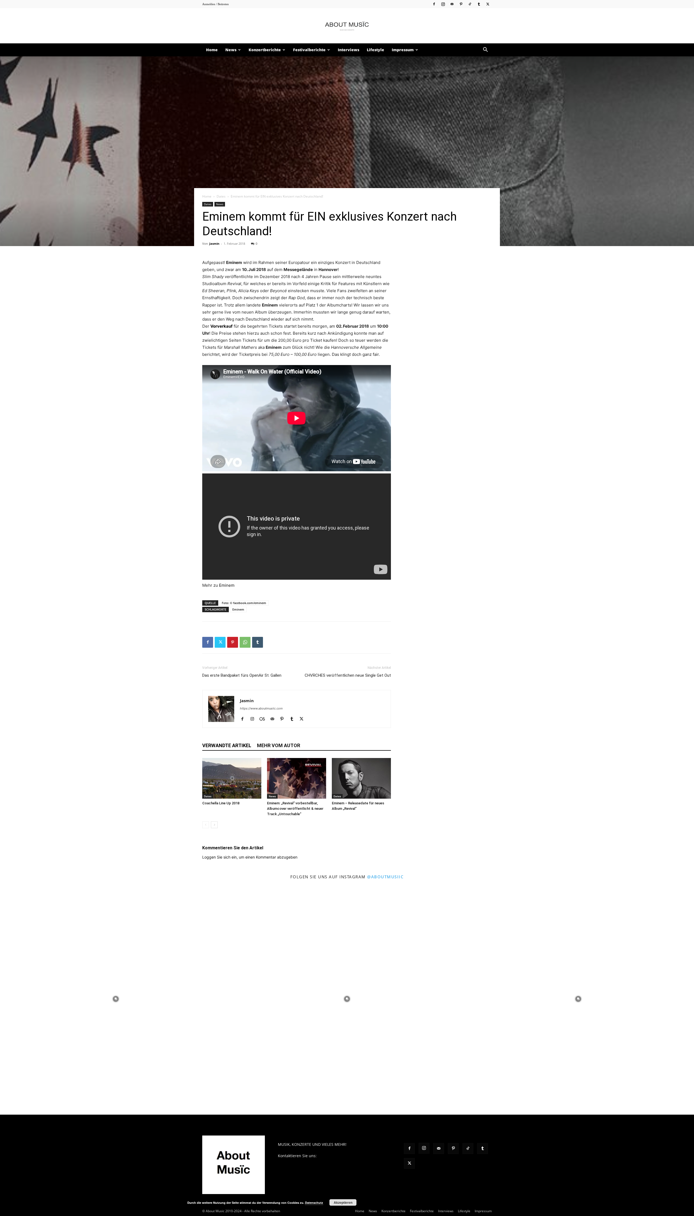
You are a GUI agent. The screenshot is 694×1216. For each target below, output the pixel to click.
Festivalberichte (309, 49)
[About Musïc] (347, 26)
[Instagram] (443, 4)
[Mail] (452, 4)
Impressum (403, 49)
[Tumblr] (479, 4)
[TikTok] (470, 4)
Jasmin (214, 243)
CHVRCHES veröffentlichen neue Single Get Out (348, 675)
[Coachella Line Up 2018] (231, 778)
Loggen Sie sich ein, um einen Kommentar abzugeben (249, 857)
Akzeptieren (343, 1202)
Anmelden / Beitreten (215, 4)
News (230, 49)
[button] (485, 50)
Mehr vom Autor (278, 745)
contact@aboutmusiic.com (342, 1155)
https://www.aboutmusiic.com (261, 708)
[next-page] (214, 824)
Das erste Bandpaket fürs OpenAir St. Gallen (241, 675)
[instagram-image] (115, 999)
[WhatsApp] (245, 642)
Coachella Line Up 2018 (220, 803)
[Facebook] (434, 4)
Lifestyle (375, 49)
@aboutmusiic (385, 876)
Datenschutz (314, 1203)
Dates (221, 196)
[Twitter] (488, 4)
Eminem (226, 585)
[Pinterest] (461, 4)
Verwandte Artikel (226, 745)
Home (212, 49)
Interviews (348, 49)
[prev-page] (205, 824)
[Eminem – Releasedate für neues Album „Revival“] (361, 778)
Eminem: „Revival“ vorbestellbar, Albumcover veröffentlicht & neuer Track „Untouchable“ (295, 808)
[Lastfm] (264, 719)
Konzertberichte (265, 49)
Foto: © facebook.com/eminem (244, 603)
